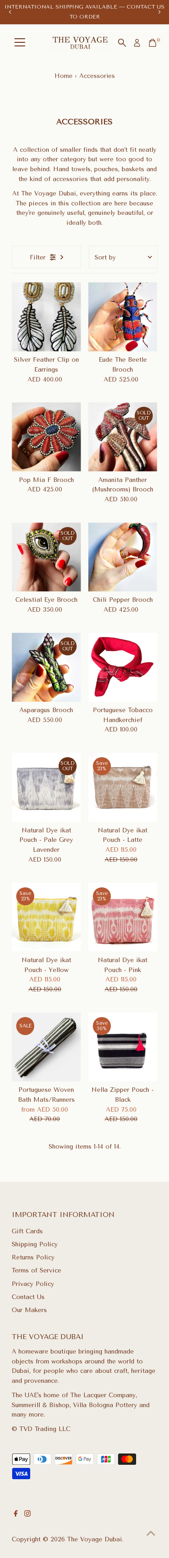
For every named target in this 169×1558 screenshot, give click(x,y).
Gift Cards (27, 1231)
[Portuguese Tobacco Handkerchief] (122, 667)
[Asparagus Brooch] (46, 667)
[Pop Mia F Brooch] (46, 436)
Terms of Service (36, 1270)
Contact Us (28, 1296)
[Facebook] (16, 1514)
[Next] (159, 12)
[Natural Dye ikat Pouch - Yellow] (46, 917)
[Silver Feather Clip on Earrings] (46, 316)
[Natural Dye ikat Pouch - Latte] (122, 787)
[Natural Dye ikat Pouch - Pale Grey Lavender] (46, 787)
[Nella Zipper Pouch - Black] (122, 1047)
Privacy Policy (33, 1283)
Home (64, 76)
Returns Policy (33, 1257)
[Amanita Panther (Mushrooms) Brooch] (122, 436)
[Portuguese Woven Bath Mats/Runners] (46, 1047)
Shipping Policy (35, 1244)
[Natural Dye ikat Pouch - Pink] (122, 917)
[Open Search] (122, 43)
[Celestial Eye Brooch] (46, 556)
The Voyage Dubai (94, 1539)
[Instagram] (27, 1514)
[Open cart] (152, 43)
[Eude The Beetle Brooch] (122, 316)
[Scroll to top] (151, 1533)
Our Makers (29, 1309)
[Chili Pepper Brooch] (122, 556)
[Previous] (10, 12)
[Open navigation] (20, 43)
